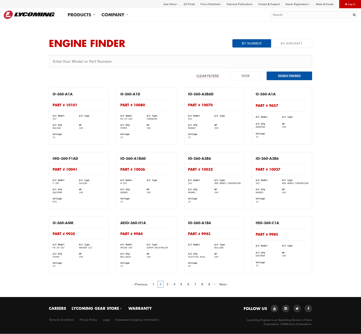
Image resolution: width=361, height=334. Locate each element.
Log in (351, 4)
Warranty (140, 308)
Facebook (308, 308)
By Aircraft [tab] (292, 43)
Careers (57, 308)
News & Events (325, 4)
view (79, 116)
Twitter (297, 308)
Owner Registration (296, 4)
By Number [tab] (252, 43)
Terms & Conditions (61, 319)
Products (79, 14)
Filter (246, 76)
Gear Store (169, 4)
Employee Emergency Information (137, 319)
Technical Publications (239, 4)
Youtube (274, 308)
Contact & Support (269, 4)
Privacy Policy (88, 319)
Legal (106, 319)
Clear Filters (207, 76)
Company (113, 14)
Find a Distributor (210, 4)
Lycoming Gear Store (95, 308)
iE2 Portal (189, 4)
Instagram (286, 308)
